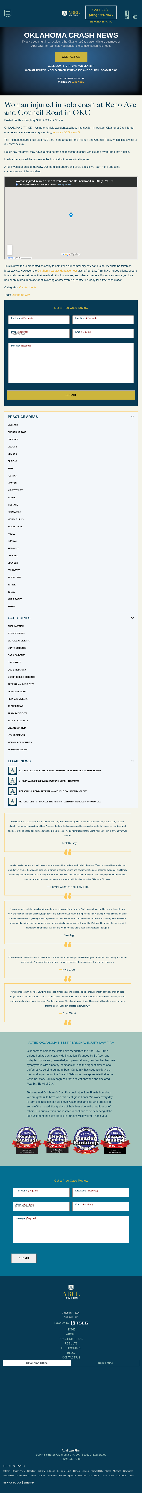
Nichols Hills (16, 519)
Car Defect (14, 662)
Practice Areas (71, 1338)
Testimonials (71, 1348)
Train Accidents (17, 713)
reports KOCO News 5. (66, 132)
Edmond (12, 454)
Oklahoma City (21, 294)
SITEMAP (29, 1482)
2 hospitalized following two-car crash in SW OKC (49, 781)
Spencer (13, 563)
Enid (10, 468)
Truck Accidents (18, 720)
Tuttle (12, 585)
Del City (12, 447)
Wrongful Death (18, 749)
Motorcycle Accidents (21, 677)
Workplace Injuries (20, 742)
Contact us (71, 56)
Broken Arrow (17, 432)
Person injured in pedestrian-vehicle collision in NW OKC (53, 791)
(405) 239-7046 (71, 1458)
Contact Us (71, 1357)
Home (71, 1329)
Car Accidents (27, 287)
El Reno (12, 461)
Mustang (13, 505)
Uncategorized (17, 728)
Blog (71, 1352)
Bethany (13, 425)
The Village (14, 577)
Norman (12, 541)
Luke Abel (78, 82)
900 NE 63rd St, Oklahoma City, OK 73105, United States (71, 1454)
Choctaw (13, 439)
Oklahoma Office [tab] (37, 1363)
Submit (71, 395)
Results (71, 1343)
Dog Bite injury (17, 670)
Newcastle (14, 512)
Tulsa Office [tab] (105, 1363)
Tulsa (11, 592)
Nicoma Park (15, 526)
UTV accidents (16, 735)
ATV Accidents (16, 633)
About (71, 1334)
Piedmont (13, 548)
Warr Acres (15, 599)
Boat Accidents (17, 648)
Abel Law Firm (16, 626)
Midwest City (15, 490)
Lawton (12, 483)
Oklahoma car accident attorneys (57, 270)
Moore (12, 497)
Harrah (12, 476)
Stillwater (14, 570)
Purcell (13, 555)
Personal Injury (18, 691)
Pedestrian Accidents (21, 684)
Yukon (11, 606)
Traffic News (15, 706)
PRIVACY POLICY (12, 1482)
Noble (11, 534)
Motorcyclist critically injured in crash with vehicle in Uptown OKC (60, 802)
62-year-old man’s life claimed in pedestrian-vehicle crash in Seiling (60, 770)
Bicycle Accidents (19, 641)
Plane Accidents (18, 699)
